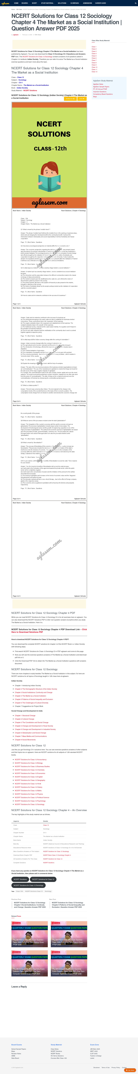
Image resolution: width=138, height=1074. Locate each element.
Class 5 (94, 56)
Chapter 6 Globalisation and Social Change (30, 733)
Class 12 (46, 825)
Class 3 (94, 51)
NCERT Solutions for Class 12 (52, 859)
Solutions (62, 3)
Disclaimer (96, 1067)
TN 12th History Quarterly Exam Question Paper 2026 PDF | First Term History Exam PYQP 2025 (28, 942)
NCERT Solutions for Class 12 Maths (28, 790)
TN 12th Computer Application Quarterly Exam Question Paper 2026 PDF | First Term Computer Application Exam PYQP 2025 (68, 971)
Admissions (87, 3)
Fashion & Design (96, 1056)
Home (16, 3)
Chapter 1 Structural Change (25, 715)
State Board (15, 1058)
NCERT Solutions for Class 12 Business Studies (32, 766)
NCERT (34, 3)
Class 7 (94, 60)
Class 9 (94, 65)
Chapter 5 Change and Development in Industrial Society (35, 729)
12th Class (19, 9)
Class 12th (19, 891)
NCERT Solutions (48, 863)
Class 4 (94, 53)
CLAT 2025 (93, 1054)
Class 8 (94, 63)
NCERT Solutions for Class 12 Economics (30, 773)
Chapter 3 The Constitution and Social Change (31, 722)
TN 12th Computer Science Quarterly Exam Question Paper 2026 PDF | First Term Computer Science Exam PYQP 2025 (29, 971)
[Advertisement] (49, 44)
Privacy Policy (116, 1067)
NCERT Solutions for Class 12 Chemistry (29, 770)
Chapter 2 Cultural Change (24, 719)
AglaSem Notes (98, 84)
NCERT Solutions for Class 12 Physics (29, 794)
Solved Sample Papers (18, 1049)
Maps (95, 97)
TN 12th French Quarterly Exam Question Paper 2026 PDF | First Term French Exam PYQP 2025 (67, 942)
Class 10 (94, 67)
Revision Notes (16, 1054)
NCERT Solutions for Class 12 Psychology (30, 801)
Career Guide (100, 3)
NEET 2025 (94, 1051)
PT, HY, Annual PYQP (100, 89)
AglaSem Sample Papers (101, 87)
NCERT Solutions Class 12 (34, 891)
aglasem (5, 3)
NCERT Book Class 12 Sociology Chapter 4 (57, 855)
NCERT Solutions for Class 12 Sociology (37, 56)
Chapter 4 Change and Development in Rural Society (34, 726)
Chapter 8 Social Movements (25, 739)
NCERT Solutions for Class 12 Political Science (32, 797)
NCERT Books (55, 1054)
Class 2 (94, 49)
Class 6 (94, 58)
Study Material (47, 3)
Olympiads (75, 3)
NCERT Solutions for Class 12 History (28, 787)
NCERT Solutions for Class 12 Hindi (28, 783)
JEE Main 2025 (95, 1049)
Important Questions (99, 92)
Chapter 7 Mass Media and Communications (31, 736)
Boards (25, 3)
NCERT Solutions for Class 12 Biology (29, 763)
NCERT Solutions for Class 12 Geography (30, 780)
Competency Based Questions (103, 94)
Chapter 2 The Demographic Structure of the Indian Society (36, 689)
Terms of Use (106, 1067)
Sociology (48, 891)
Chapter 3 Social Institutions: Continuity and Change (33, 692)
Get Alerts (131, 1070)
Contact (124, 1067)
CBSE (13, 1056)
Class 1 (94, 47)
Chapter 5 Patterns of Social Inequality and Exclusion (34, 699)
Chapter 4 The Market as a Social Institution (30, 696)
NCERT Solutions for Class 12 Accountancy (30, 759)
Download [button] (69, 98)
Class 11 (94, 69)
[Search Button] (135, 3)
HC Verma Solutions (57, 1056)
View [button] (81, 98)
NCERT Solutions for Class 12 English (29, 777)
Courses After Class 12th (59, 1058)
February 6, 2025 (27, 35)
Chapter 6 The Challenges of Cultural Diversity (31, 703)
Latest (92, 1058)
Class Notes (54, 1049)
